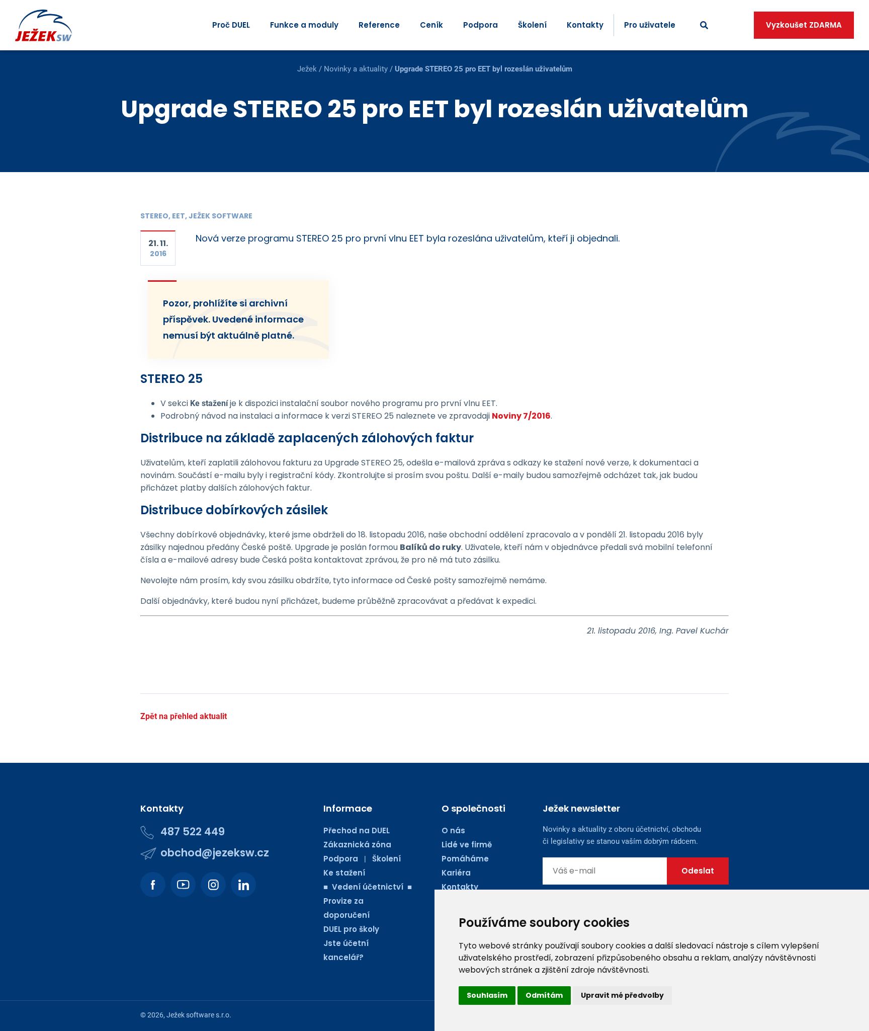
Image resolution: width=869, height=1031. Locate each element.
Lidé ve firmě (467, 844)
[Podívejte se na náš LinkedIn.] (243, 884)
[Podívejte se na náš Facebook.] (152, 884)
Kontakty (585, 25)
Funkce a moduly (304, 25)
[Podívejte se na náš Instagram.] (213, 884)
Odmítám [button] (544, 995)
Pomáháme (465, 858)
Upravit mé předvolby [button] (622, 995)
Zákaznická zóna (357, 844)
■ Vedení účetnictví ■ (367, 887)
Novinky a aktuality (356, 68)
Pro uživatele (649, 25)
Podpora (480, 25)
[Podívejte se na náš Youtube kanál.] (183, 884)
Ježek (307, 68)
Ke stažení (344, 872)
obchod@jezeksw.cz (214, 852)
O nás (453, 830)
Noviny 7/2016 (521, 416)
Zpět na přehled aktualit (183, 716)
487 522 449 (192, 831)
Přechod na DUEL (356, 830)
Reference (379, 25)
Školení (532, 25)
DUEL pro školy (351, 929)
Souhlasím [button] (487, 995)
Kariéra (456, 872)
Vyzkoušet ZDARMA (804, 25)
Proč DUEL (231, 25)
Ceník (431, 25)
